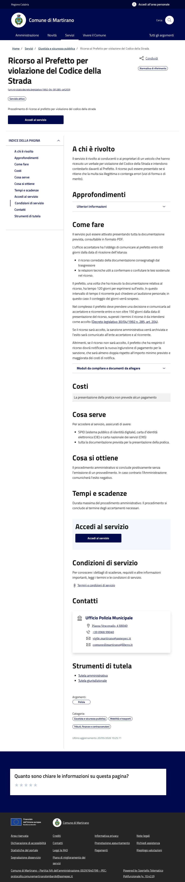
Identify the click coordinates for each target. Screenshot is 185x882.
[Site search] (169, 20)
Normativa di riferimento (153, 67)
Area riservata (19, 836)
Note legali (143, 836)
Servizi (29, 48)
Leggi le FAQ (60, 850)
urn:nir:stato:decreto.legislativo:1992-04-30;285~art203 (39, 89)
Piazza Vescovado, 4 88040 (110, 625)
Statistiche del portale (24, 850)
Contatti (58, 843)
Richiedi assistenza (148, 843)
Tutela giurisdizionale (92, 680)
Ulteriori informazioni (92, 206)
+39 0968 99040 (103, 632)
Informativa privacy (107, 836)
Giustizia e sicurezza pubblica (56, 48)
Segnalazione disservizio (26, 857)
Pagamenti (101, 850)
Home (16, 48)
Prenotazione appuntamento (112, 843)
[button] (151, 4)
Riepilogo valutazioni (149, 850)
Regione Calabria (20, 4)
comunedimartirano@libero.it (113, 644)
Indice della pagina (24, 140)
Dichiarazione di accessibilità (28, 843)
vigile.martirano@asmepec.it (112, 638)
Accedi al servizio (35, 120)
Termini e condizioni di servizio (96, 585)
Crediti (57, 836)
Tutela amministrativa (93, 675)
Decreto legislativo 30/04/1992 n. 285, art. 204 (124, 321)
